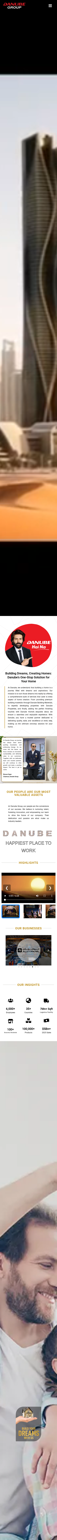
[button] (8, 950)
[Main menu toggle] (50, 5)
